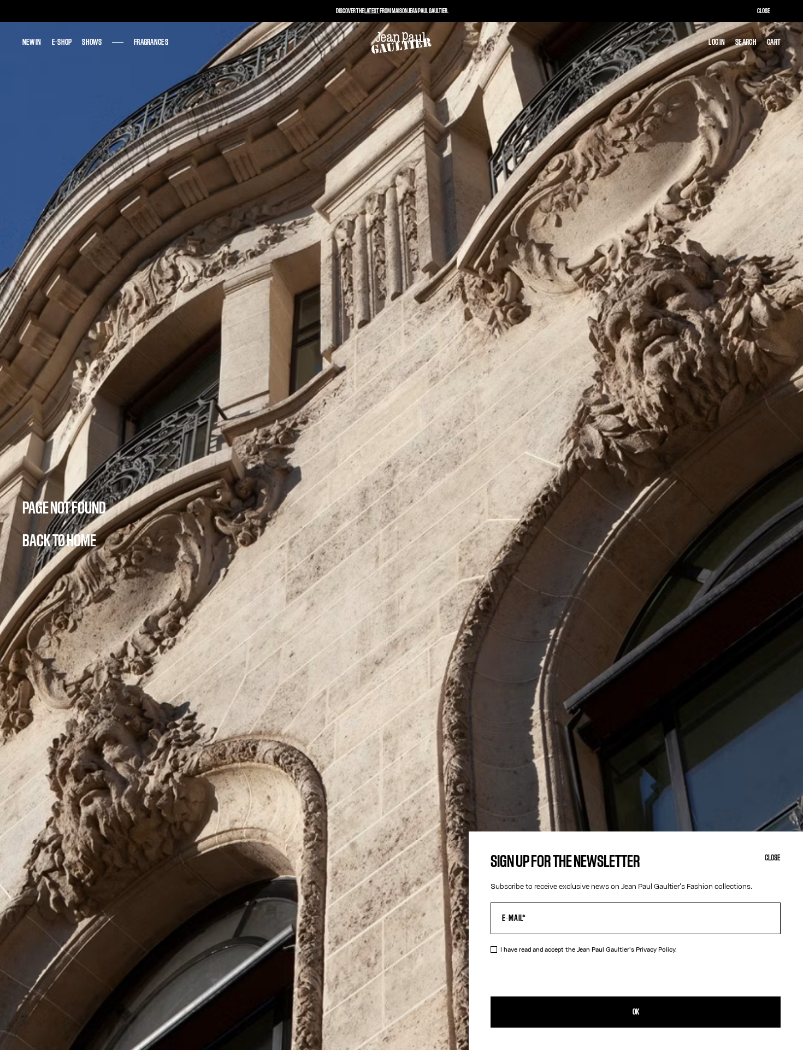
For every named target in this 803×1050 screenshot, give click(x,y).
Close (773, 858)
